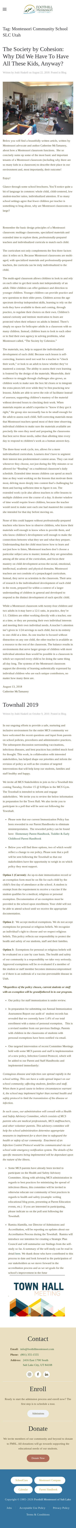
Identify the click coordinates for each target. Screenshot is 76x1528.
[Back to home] (38, 9)
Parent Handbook (48, 1489)
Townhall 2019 (20, 704)
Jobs (9, 1507)
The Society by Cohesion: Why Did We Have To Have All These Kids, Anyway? (36, 56)
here (17, 1253)
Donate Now (38, 1458)
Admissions (38, 1413)
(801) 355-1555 (29, 1354)
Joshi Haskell (21, 72)
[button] (4, 9)
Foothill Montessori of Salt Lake (52, 1499)
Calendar (23, 1489)
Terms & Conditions (38, 1514)
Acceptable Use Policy (32, 1507)
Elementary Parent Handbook (32, 833)
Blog (63, 72)
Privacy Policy (61, 1507)
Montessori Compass (50, 1480)
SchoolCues (21, 1480)
